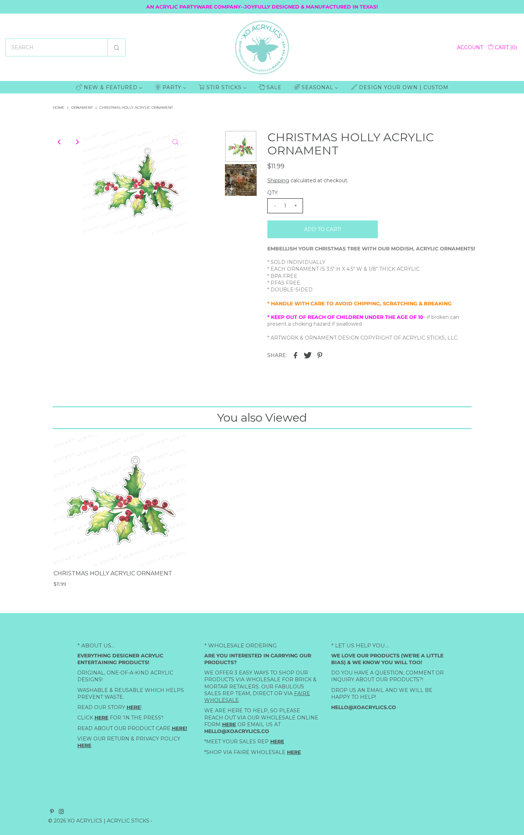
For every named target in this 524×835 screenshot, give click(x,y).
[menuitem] (109, 87)
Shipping (278, 180)
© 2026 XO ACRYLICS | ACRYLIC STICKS (98, 821)
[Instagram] (61, 812)
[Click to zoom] (175, 142)
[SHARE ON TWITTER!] (307, 354)
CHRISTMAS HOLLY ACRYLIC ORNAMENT (112, 573)
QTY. (272, 192)
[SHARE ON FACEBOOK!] (295, 354)
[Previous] (59, 142)
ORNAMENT (82, 107)
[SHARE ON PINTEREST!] (319, 354)
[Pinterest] (52, 812)
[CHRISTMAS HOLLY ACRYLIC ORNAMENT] (119, 500)
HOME (59, 107)
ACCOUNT (470, 47)
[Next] (77, 142)
